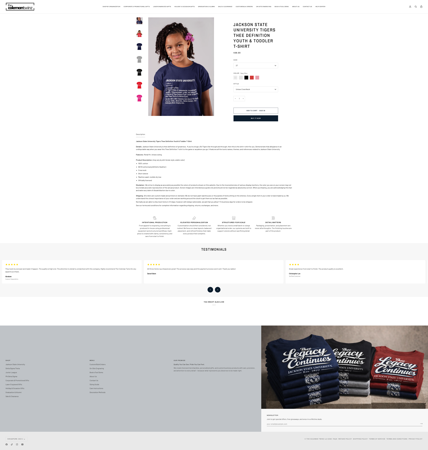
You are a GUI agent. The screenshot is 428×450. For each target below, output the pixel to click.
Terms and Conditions (396, 439)
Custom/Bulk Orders (98, 364)
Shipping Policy (360, 439)
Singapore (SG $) (15, 439)
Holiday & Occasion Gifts (15, 388)
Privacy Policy (415, 439)
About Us (93, 376)
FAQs (335, 439)
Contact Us (94, 380)
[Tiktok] (12, 444)
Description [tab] (140, 134)
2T (237, 65)
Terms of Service (377, 439)
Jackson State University (15, 364)
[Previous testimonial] (210, 289)
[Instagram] (17, 444)
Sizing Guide (94, 384)
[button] (111, 6)
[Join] (420, 423)
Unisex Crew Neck (243, 89)
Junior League (11, 372)
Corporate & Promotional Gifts (17, 380)
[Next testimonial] (217, 289)
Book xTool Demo (96, 372)
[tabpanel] (214, 173)
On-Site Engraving (97, 368)
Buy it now (256, 118)
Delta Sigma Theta (13, 368)
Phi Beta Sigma (11, 376)
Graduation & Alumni (14, 392)
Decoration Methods (97, 392)
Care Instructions (96, 388)
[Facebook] (7, 444)
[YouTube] (22, 444)
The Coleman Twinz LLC (317, 439)
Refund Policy (345, 439)
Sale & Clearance (12, 396)
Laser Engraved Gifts (14, 384)
